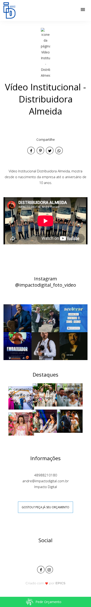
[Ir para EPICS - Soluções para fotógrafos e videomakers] (46, 583)
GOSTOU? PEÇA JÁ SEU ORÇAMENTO (45, 507)
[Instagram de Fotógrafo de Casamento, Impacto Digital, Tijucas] (50, 569)
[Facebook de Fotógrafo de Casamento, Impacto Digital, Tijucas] (41, 569)
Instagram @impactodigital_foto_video (45, 282)
